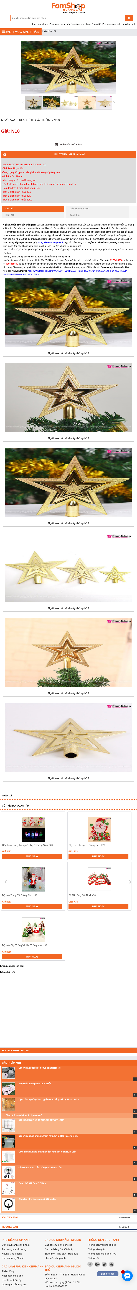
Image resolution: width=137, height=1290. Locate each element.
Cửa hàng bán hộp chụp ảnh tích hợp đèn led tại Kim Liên (47, 1152)
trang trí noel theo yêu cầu (51, 242)
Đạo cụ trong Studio (13, 1258)
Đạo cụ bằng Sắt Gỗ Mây (59, 1249)
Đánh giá (75, 215)
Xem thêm (123, 1218)
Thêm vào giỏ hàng (70, 144)
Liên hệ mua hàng (79, 209)
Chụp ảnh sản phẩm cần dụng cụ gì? (24, 1115)
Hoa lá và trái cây (11, 1280)
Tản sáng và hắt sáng (14, 1249)
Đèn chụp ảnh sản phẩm (16, 1244)
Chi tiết (10, 209)
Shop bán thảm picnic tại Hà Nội (35, 1083)
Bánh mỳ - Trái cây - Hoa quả (61, 1253)
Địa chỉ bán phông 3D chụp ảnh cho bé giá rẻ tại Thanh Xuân (49, 1099)
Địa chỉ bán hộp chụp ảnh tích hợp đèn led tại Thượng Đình (48, 1136)
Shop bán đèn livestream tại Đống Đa (37, 1199)
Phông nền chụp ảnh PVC (102, 1253)
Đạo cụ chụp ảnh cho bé (58, 1244)
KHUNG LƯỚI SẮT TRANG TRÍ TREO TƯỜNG (41, 1120)
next (130, 882)
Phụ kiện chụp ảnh (55, 1258)
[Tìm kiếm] (129, 18)
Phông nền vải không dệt (101, 1244)
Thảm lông (8, 1271)
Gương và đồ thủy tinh (14, 1284)
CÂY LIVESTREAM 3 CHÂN (32, 1183)
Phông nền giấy (96, 1249)
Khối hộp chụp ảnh (12, 1275)
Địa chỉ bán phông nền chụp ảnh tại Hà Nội (40, 1068)
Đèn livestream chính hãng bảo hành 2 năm (40, 1167)
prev (6, 882)
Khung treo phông (12, 1253)
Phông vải (93, 1258)
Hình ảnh (10, 215)
